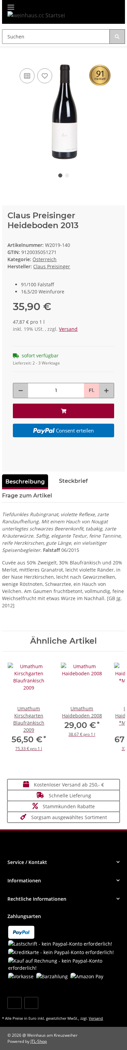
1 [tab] (60, 175)
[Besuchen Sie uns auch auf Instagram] (31, 1003)
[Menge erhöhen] (106, 390)
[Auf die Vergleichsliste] (27, 75)
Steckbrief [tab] (73, 481)
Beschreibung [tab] (25, 481)
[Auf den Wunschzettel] (44, 75)
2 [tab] (67, 175)
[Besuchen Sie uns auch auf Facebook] (14, 1003)
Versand (68, 329)
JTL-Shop (38, 1041)
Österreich (45, 259)
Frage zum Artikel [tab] (27, 495)
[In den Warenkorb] (7, 56)
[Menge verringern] (20, 390)
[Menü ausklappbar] (10, 4)
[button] (63, 862)
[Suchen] (117, 36)
